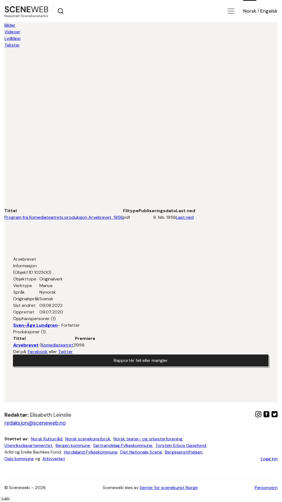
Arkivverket (53, 459)
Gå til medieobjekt (251, 58)
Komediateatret (57, 345)
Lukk (5, 499)
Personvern (266, 487)
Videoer (12, 32)
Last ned (185, 217)
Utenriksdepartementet (28, 445)
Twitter (65, 351)
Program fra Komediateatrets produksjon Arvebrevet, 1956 (63, 217)
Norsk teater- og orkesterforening (147, 439)
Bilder (9, 25)
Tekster (12, 45)
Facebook (38, 351)
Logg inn (269, 459)
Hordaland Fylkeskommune (90, 452)
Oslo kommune (19, 459)
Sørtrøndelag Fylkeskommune (122, 445)
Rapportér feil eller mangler (141, 360)
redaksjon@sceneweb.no (35, 422)
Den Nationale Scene (141, 452)
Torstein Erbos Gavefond (180, 445)
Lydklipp (12, 38)
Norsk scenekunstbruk (87, 439)
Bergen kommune (73, 445)
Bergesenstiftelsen (183, 452)
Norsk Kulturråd (46, 439)
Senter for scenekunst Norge (169, 487)
